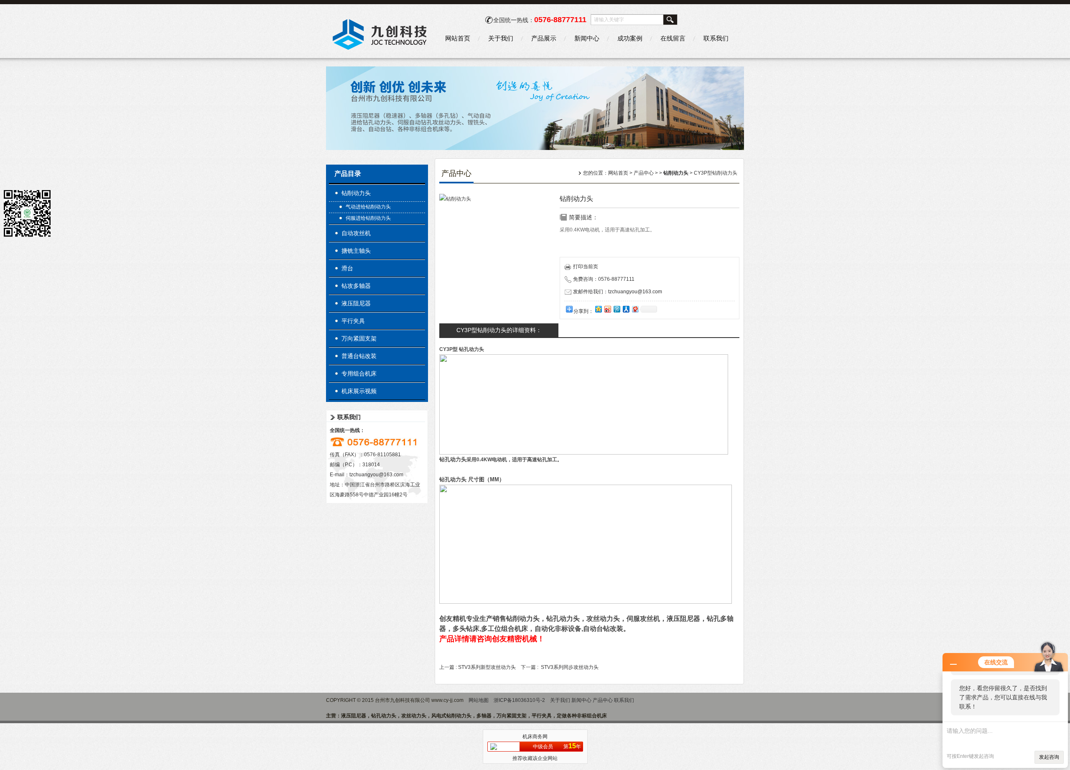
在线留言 (672, 38)
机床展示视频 (359, 391)
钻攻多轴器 (356, 285)
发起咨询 (1049, 757)
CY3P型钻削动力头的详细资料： (499, 330)
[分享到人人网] (625, 309)
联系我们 (716, 38)
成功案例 (629, 38)
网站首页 (457, 38)
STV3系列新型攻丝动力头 (487, 667)
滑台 (347, 268)
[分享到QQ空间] (598, 309)
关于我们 (500, 38)
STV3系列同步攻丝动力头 (570, 667)
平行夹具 (353, 321)
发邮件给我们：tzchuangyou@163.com (617, 292)
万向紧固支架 (359, 338)
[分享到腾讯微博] (616, 309)
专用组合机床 (359, 373)
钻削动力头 (356, 193)
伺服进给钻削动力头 (368, 218)
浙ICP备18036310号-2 (519, 700)
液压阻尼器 (356, 303)
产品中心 (644, 173)
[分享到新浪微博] (607, 309)
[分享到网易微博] (634, 309)
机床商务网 (535, 737)
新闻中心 (586, 38)
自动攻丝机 (356, 233)
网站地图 (479, 700)
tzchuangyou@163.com (376, 475)
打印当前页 (585, 266)
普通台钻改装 (359, 356)
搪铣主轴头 (356, 250)
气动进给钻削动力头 (368, 207)
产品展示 (543, 38)
